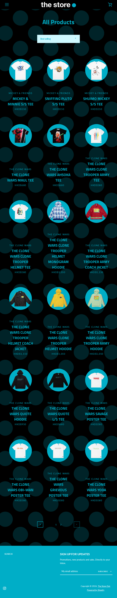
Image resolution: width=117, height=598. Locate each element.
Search (9, 554)
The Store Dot (104, 586)
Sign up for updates (75, 554)
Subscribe (103, 571)
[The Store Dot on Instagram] (4, 587)
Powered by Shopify (95, 590)
